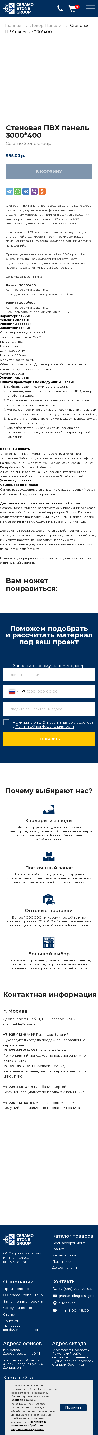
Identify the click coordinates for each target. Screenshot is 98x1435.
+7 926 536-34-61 (19, 1087)
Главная (13, 25)
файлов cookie (22, 1400)
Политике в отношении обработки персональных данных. (28, 1425)
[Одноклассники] (42, 191)
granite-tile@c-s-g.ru (20, 1024)
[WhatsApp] (17, 191)
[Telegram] (9, 191)
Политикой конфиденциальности (44, 726)
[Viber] (34, 191)
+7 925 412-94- (16, 1034)
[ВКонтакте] (25, 191)
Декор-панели (46, 25)
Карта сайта (18, 1378)
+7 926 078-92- (17, 1066)
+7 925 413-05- (16, 1103)
